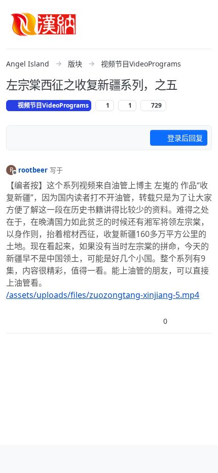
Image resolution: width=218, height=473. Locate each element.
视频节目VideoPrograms (52, 105)
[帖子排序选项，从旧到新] (20, 138)
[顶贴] (148, 321)
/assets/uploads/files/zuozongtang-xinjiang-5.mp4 (102, 294)
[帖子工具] (203, 321)
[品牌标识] (43, 24)
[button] (14, 459)
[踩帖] (183, 321)
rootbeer (33, 170)
